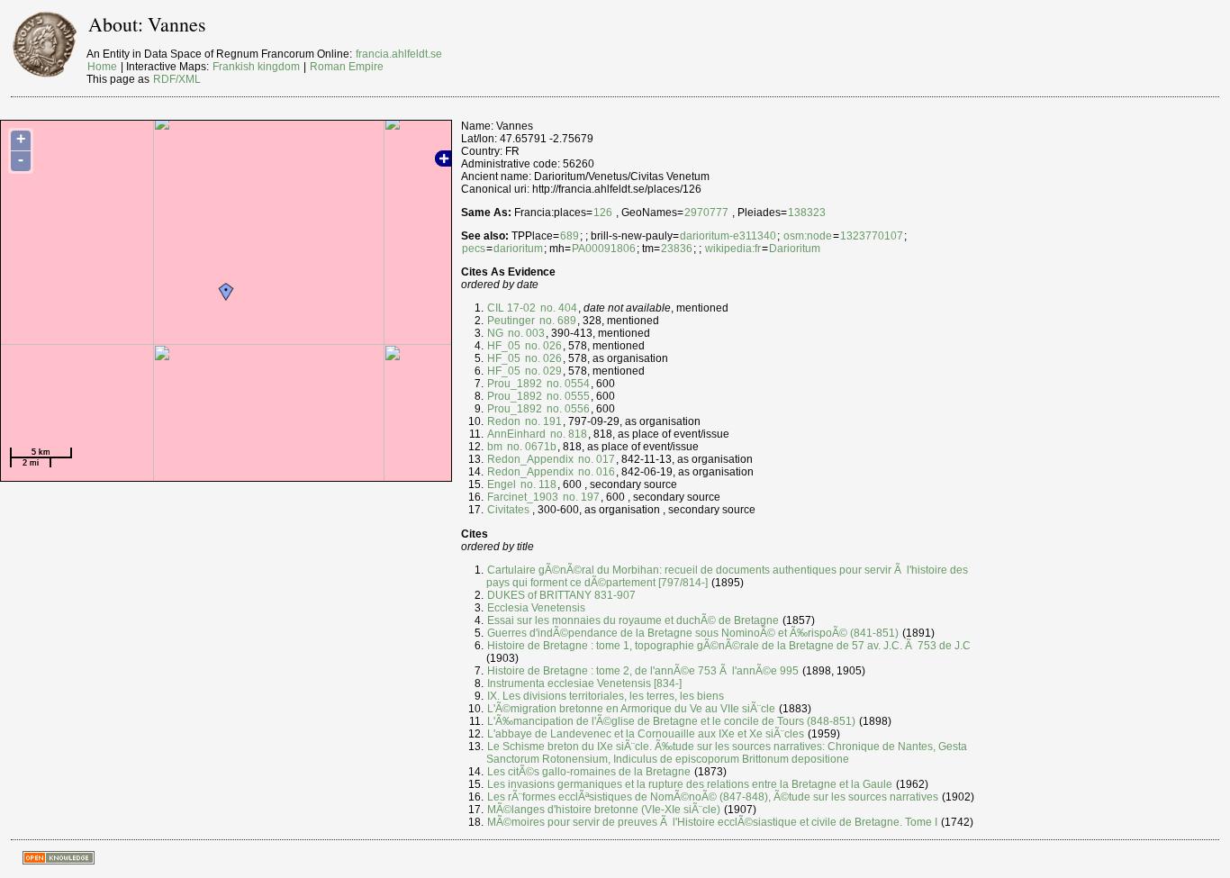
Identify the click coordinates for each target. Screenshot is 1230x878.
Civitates (508, 509)
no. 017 (595, 459)
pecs (473, 248)
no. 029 (542, 371)
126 (602, 212)
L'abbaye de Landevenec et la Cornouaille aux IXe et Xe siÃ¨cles (645, 734)
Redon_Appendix (530, 459)
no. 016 (595, 472)
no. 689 (556, 320)
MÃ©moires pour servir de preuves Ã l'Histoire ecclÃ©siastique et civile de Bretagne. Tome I (712, 822)
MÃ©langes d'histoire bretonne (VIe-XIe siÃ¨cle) (603, 809)
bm (494, 446)
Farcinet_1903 (522, 497)
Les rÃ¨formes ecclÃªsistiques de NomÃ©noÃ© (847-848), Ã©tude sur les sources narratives (712, 797)
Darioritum (794, 248)
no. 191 (542, 421)
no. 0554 (567, 383)
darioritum (518, 248)
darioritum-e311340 (728, 236)
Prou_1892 (514, 383)
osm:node (807, 236)
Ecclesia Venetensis (536, 608)
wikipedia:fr (733, 248)
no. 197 (580, 497)
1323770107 (871, 236)
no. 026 (542, 345)
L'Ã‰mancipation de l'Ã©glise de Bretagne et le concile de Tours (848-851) (671, 721)
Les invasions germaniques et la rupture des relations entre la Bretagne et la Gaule (689, 784)
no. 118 (537, 484)
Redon (503, 421)
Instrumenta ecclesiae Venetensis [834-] (584, 683)
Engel (501, 484)
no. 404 (557, 308)
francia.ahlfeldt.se (399, 54)
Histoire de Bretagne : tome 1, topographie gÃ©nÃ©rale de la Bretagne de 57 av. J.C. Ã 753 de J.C (729, 645)
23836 (676, 248)
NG (495, 333)
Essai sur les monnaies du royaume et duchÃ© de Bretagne (633, 620)
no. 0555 (567, 396)
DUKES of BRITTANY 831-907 (561, 595)
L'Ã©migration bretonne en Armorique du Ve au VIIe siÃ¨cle (631, 708)
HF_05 (503, 345)
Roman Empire (347, 66)
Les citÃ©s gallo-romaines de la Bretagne (589, 771)
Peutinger (511, 320)
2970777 (706, 212)
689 (569, 236)
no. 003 (525, 333)
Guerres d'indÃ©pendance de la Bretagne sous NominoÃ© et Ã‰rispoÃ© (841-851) (693, 633)
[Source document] (531, 509)
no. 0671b (530, 446)
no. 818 (567, 434)
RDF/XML (177, 79)
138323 (807, 212)
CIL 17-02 (511, 308)
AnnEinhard (516, 434)
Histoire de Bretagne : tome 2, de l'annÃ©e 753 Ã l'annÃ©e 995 (643, 671)
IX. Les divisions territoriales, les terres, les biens (605, 696)
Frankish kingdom (256, 66)
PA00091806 (604, 248)
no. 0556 (567, 409)
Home (102, 66)
